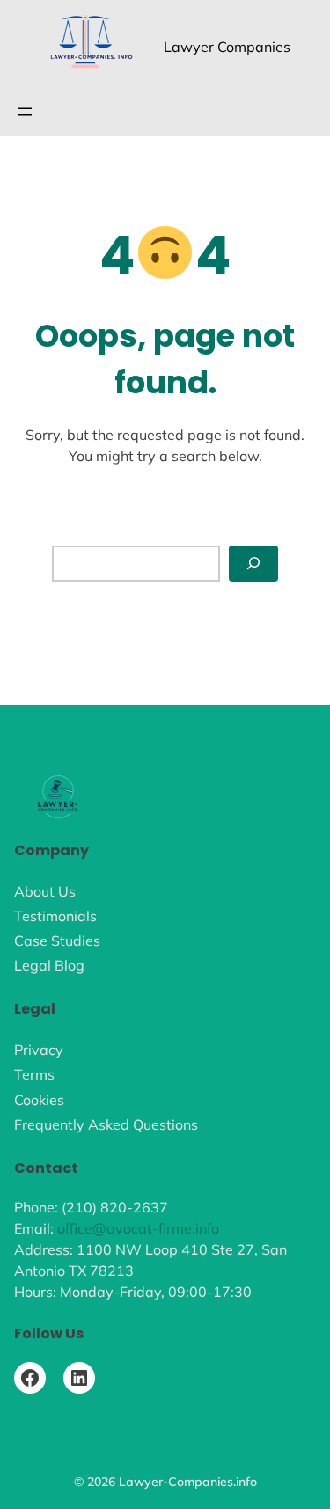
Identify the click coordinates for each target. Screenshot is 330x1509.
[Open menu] (24, 111)
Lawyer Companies (227, 46)
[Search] (253, 564)
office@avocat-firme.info (138, 1228)
